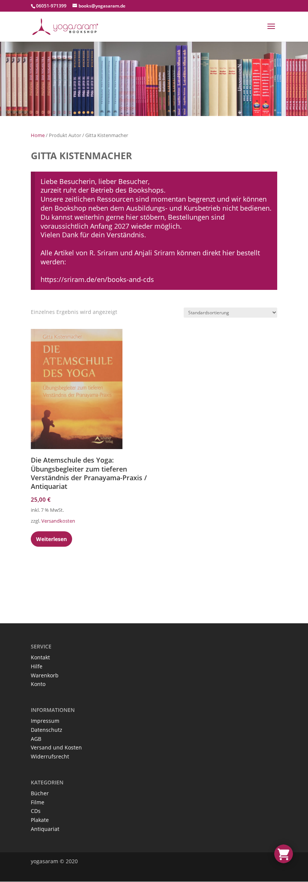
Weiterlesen (51, 539)
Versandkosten (58, 521)
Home (38, 135)
